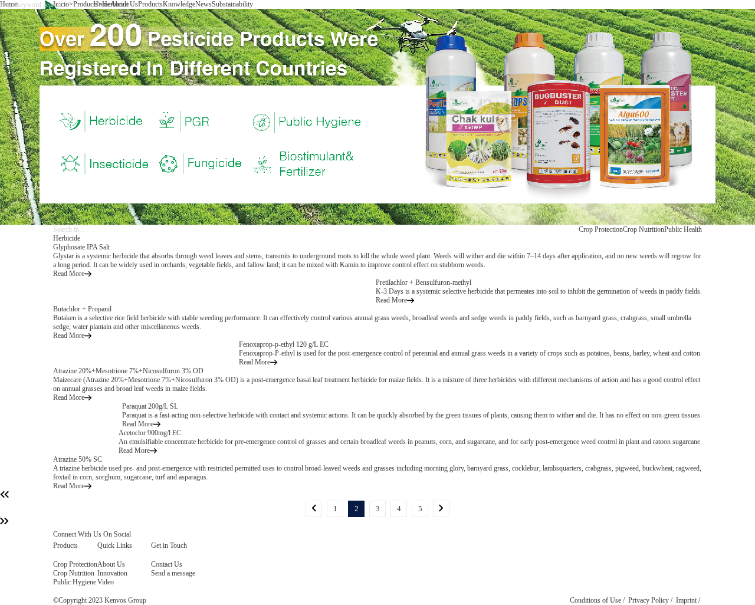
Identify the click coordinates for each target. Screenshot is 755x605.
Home (101, 4)
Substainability (232, 4)
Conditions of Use (595, 600)
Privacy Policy (648, 600)
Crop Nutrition (643, 229)
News (203, 4)
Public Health (683, 229)
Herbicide (66, 238)
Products (150, 4)
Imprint (686, 600)
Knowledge (179, 4)
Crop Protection (601, 229)
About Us (124, 4)
